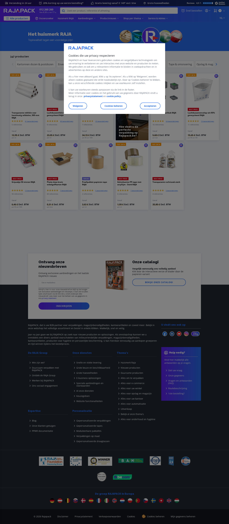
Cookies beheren (114, 105)
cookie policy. (114, 96)
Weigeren (78, 105)
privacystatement (93, 96)
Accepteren (150, 105)
